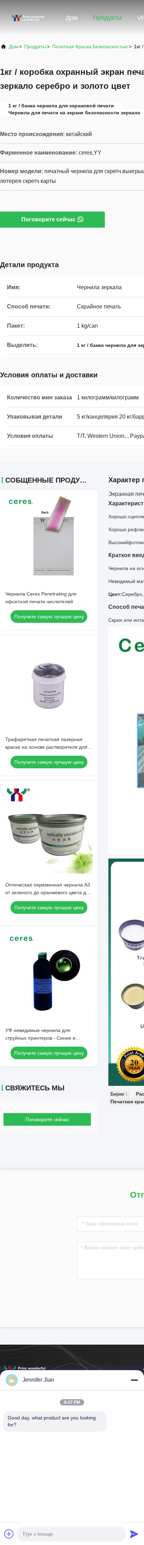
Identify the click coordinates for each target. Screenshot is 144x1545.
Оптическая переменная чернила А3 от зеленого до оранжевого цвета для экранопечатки (48, 892)
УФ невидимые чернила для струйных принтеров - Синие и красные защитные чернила (40, 1037)
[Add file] (9, 1534)
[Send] (134, 1534)
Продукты (107, 17)
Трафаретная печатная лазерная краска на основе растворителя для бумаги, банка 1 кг (46, 746)
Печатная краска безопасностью (90, 46)
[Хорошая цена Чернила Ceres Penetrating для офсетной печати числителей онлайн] (49, 539)
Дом (72, 17)
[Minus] (134, 1380)
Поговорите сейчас (48, 219)
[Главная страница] (27, 17)
